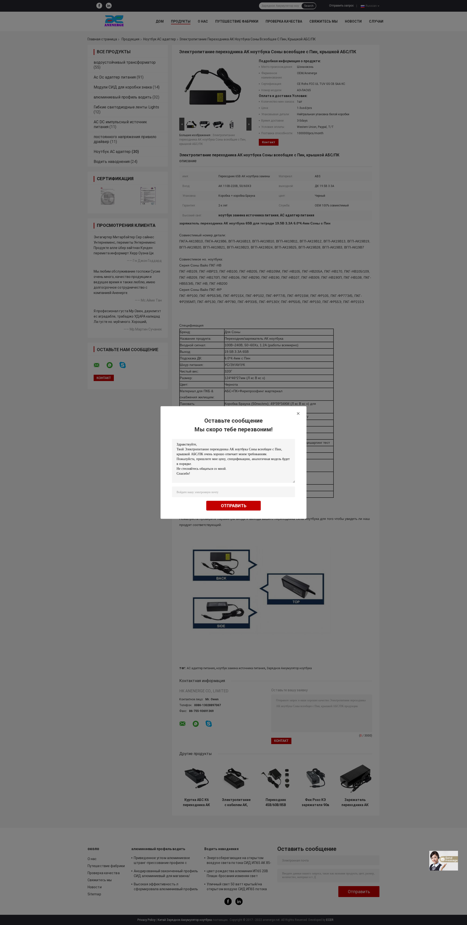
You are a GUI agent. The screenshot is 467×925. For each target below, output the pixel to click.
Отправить (233, 505)
